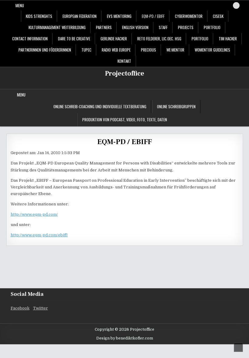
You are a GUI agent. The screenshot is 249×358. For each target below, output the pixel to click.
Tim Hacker (228, 38)
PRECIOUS (148, 50)
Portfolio (200, 38)
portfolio (212, 27)
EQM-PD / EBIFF (153, 16)
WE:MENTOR (175, 50)
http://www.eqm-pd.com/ (34, 214)
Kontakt (124, 61)
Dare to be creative (74, 38)
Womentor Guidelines (212, 50)
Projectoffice (124, 73)
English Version (135, 27)
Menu (19, 5)
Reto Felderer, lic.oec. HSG (159, 38)
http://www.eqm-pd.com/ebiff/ (39, 235)
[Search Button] (236, 5)
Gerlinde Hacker (114, 38)
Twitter (40, 308)
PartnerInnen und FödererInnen (45, 50)
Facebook (20, 308)
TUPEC (86, 50)
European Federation (80, 16)
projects (185, 27)
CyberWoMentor (189, 16)
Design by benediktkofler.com (124, 338)
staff (163, 27)
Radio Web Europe (116, 50)
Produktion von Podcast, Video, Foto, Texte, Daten (124, 120)
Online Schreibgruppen (176, 106)
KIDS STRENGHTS (39, 16)
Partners (104, 27)
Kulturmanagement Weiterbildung (57, 27)
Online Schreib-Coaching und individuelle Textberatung (99, 106)
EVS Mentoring (119, 16)
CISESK (218, 16)
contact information (30, 38)
